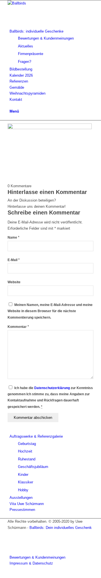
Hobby (23, 490)
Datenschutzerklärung (52, 388)
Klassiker (25, 482)
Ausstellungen (21, 497)
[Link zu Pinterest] (11, 540)
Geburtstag (27, 444)
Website (14, 282)
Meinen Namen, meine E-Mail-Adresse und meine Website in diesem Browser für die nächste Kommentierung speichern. (50, 311)
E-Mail (14, 260)
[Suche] (11, 105)
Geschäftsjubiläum (33, 467)
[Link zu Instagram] (11, 545)
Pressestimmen (22, 510)
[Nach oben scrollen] (1, 575)
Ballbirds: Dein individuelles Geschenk (60, 528)
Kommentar (18, 327)
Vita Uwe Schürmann (27, 504)
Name (13, 237)
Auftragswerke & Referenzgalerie (36, 436)
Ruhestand (26, 459)
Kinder (23, 474)
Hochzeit (25, 451)
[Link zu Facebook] (11, 533)
